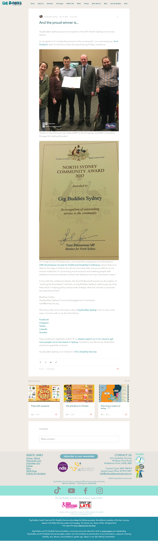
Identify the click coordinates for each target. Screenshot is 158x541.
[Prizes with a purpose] (44, 393)
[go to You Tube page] (71, 490)
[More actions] (117, 16)
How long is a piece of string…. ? (110, 407)
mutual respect (107, 531)
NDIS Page (31, 471)
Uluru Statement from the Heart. (85, 525)
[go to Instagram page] (99, 490)
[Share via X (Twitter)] (45, 362)
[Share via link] (56, 362)
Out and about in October (77, 406)
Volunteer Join (33, 463)
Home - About (33, 458)
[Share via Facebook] (40, 362)
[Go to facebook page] (85, 490)
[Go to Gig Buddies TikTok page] (57, 490)
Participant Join (33, 460)
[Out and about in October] (79, 393)
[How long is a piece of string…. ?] (114, 393)
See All (127, 381)
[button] (79, 456)
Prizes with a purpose (40, 406)
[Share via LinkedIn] (51, 362)
